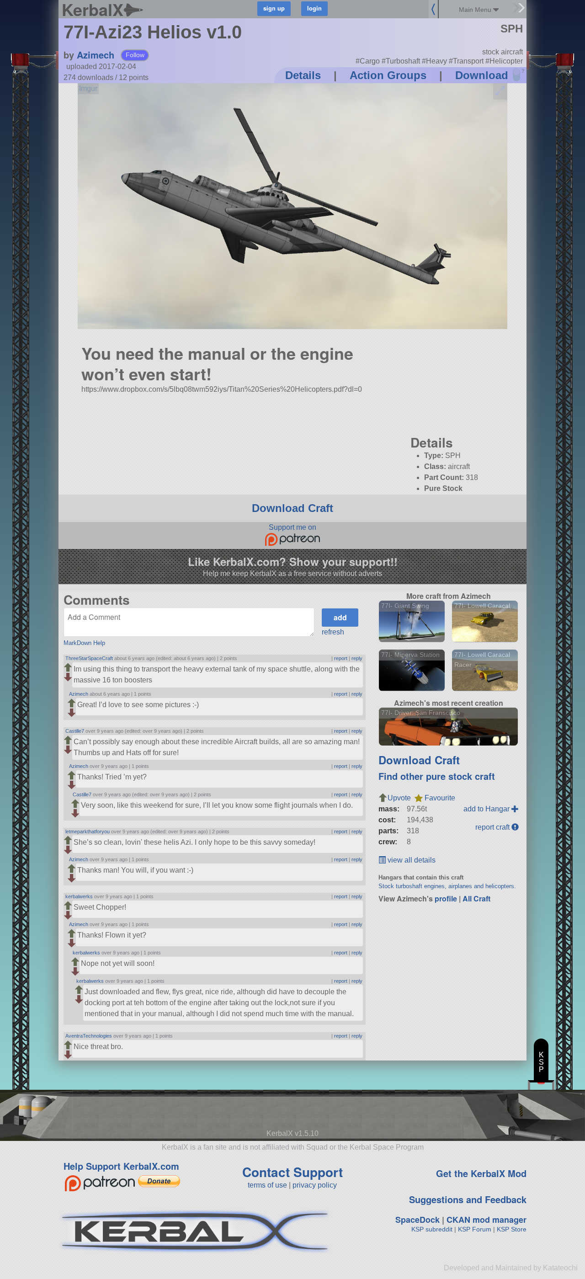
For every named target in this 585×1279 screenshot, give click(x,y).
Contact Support (292, 1171)
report (340, 658)
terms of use (267, 1185)
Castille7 (74, 731)
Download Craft (292, 508)
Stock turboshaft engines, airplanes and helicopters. (447, 886)
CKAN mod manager (486, 1220)
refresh (333, 632)
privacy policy (314, 1185)
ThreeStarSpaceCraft (89, 658)
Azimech (95, 54)
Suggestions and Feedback (467, 1199)
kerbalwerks (79, 896)
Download (481, 75)
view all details (411, 860)
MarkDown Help (84, 643)
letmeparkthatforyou (87, 831)
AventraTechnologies (88, 1036)
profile (446, 898)
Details (303, 75)
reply (356, 658)
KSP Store (511, 1229)
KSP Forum (474, 1229)
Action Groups (388, 75)
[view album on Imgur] (88, 88)
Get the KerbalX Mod (481, 1173)
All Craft (476, 898)
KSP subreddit (431, 1229)
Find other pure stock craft (436, 776)
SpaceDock (417, 1220)
